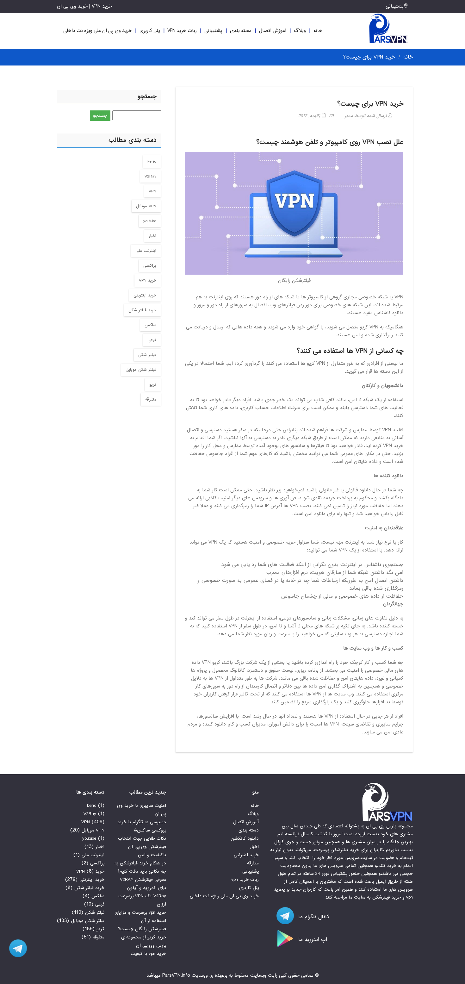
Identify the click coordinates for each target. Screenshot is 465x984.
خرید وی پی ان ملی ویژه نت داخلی (97, 30)
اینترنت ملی (145, 251)
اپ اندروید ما (311, 940)
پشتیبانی (395, 6)
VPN (152, 191)
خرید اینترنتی (144, 295)
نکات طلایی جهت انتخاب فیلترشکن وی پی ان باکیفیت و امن (142, 846)
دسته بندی (240, 30)
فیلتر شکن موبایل (141, 370)
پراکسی (149, 266)
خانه (317, 30)
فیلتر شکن (147, 355)
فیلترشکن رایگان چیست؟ (142, 928)
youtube (149, 221)
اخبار (152, 236)
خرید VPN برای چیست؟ (370, 104)
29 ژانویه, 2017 (315, 115)
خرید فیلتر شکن (142, 310)
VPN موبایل (146, 206)
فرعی (151, 340)
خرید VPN (147, 280)
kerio (151, 162)
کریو (152, 385)
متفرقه (150, 399)
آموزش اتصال (272, 30)
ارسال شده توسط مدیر (366, 115)
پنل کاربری (150, 30)
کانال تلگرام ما (312, 917)
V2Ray (150, 176)
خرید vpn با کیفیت (148, 953)
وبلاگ (300, 30)
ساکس (150, 325)
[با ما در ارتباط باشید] (15, 948)
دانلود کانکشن (245, 838)
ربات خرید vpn (182, 30)
